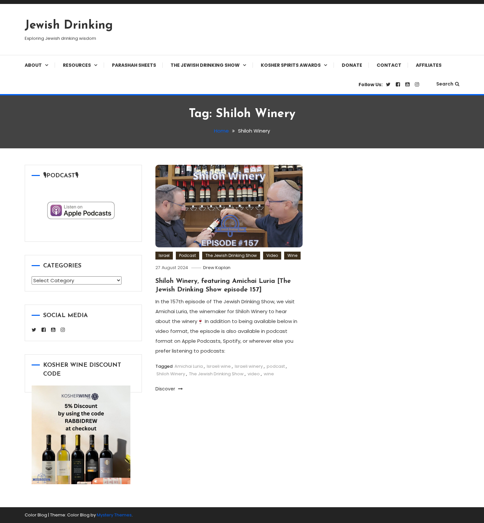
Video (272, 255)
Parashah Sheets (134, 65)
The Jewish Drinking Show (205, 65)
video (254, 374)
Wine (292, 255)
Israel (164, 255)
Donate (352, 65)
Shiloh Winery (170, 374)
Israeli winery (249, 366)
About (33, 65)
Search (444, 84)
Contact (389, 65)
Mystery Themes (114, 515)
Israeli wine (219, 366)
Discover (165, 389)
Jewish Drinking (69, 26)
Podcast (187, 255)
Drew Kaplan (216, 267)
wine (269, 374)
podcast (276, 366)
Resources (77, 65)
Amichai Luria (189, 366)
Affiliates (429, 65)
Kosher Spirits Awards (291, 65)
